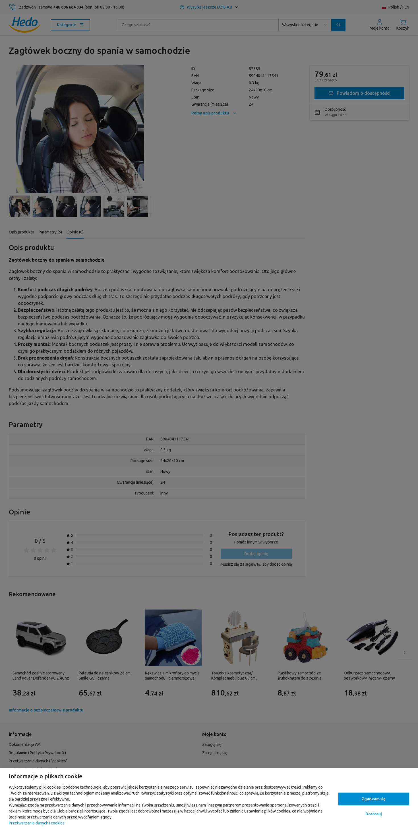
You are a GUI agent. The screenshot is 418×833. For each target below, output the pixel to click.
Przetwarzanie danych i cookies (37, 823)
